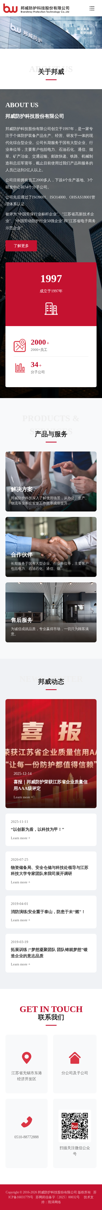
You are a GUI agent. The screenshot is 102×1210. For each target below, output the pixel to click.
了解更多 (21, 246)
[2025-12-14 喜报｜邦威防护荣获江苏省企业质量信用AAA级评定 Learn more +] (51, 753)
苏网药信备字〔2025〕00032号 (58, 1197)
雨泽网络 (54, 1202)
